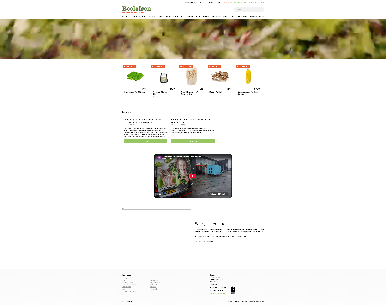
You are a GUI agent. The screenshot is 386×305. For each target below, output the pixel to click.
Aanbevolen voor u (190, 2)
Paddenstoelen (178, 16)
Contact (218, 2)
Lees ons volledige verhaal (204, 241)
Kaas (232, 16)
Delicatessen (215, 16)
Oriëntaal (206, 16)
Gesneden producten (193, 16)
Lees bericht (145, 141)
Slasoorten (151, 16)
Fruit (143, 16)
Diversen (225, 16)
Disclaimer (244, 301)
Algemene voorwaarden (256, 301)
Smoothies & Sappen (256, 16)
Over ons (202, 2)
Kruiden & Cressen (164, 16)
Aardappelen (126, 16)
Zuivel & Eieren (242, 16)
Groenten (136, 16)
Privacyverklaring (233, 301)
